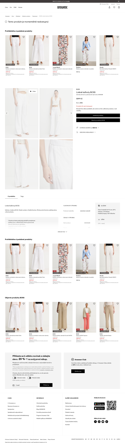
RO (107, 439)
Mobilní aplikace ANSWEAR (44, 418)
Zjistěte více (78, 371)
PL (104, 439)
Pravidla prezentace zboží (43, 412)
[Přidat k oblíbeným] (23, 37)
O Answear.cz (11, 403)
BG (86, 439)
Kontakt (67, 424)
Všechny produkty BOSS (98, 120)
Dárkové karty (69, 415)
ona (6, 7)
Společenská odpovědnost (15, 412)
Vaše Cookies (43, 439)
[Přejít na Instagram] (99, 421)
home (20, 7)
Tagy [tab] (22, 196)
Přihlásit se (46, 385)
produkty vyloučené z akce (46, 370)
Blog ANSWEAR (40, 409)
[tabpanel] (62, 216)
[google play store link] (99, 404)
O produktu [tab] (11, 196)
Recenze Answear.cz (13, 406)
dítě (15, 7)
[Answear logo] (62, 7)
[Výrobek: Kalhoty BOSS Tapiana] (86, 317)
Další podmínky (40, 406)
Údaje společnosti (34, 439)
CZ (91, 439)
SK (111, 439)
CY (88, 439)
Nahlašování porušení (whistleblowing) (18, 415)
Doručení (67, 409)
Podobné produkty (98, 115)
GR (94, 439)
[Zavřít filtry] (118, 1)
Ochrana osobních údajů (15, 418)
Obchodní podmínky (42, 403)
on (11, 7)
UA (114, 439)
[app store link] (99, 408)
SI (109, 439)
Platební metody (69, 412)
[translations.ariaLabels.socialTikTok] (106, 421)
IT (102, 439)
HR (97, 439)
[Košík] (119, 7)
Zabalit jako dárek (70, 418)
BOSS (78, 89)
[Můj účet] (109, 7)
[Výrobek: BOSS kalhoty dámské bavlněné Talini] (39, 50)
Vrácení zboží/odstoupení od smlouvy (75, 406)
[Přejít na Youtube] (103, 421)
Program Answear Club (42, 415)
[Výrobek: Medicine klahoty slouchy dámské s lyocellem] (86, 50)
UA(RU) (118, 439)
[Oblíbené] (114, 7)
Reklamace (68, 403)
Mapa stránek (51, 439)
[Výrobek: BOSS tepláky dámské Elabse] (109, 317)
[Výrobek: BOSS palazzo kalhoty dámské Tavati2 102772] (62, 317)
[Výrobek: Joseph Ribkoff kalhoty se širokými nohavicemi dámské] (62, 50)
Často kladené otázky (71, 421)
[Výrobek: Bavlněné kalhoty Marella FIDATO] (109, 50)
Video (34, 91)
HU (99, 439)
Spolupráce (11, 409)
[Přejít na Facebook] (95, 421)
